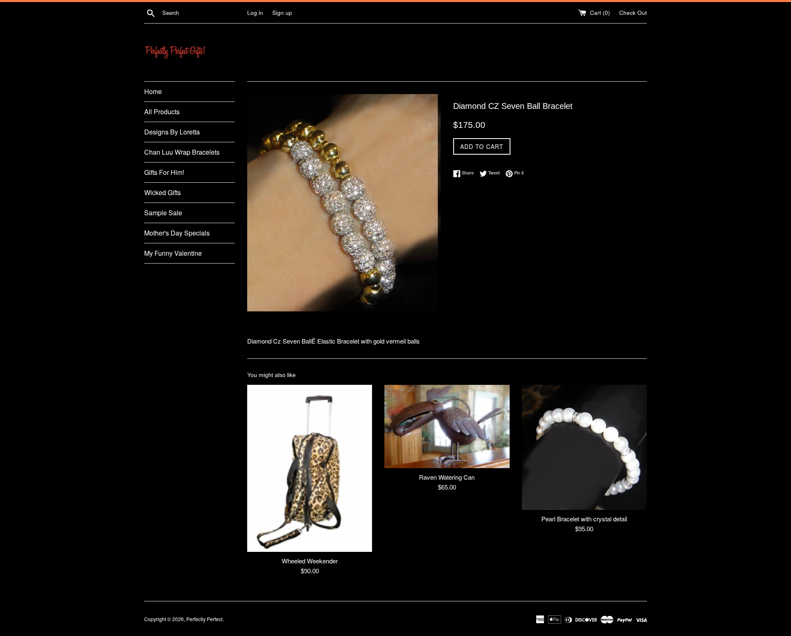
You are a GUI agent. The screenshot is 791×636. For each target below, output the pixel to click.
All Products (162, 111)
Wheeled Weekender (310, 560)
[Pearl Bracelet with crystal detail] (584, 447)
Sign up (282, 12)
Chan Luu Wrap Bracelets (182, 152)
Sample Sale (163, 212)
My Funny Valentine (173, 253)
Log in (255, 12)
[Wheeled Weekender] (309, 468)
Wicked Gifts (162, 192)
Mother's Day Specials (177, 233)
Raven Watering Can (447, 477)
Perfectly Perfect (204, 618)
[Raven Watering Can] (446, 426)
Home (153, 91)
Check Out (633, 12)
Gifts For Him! (164, 172)
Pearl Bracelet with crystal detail (584, 518)
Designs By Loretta (172, 132)
